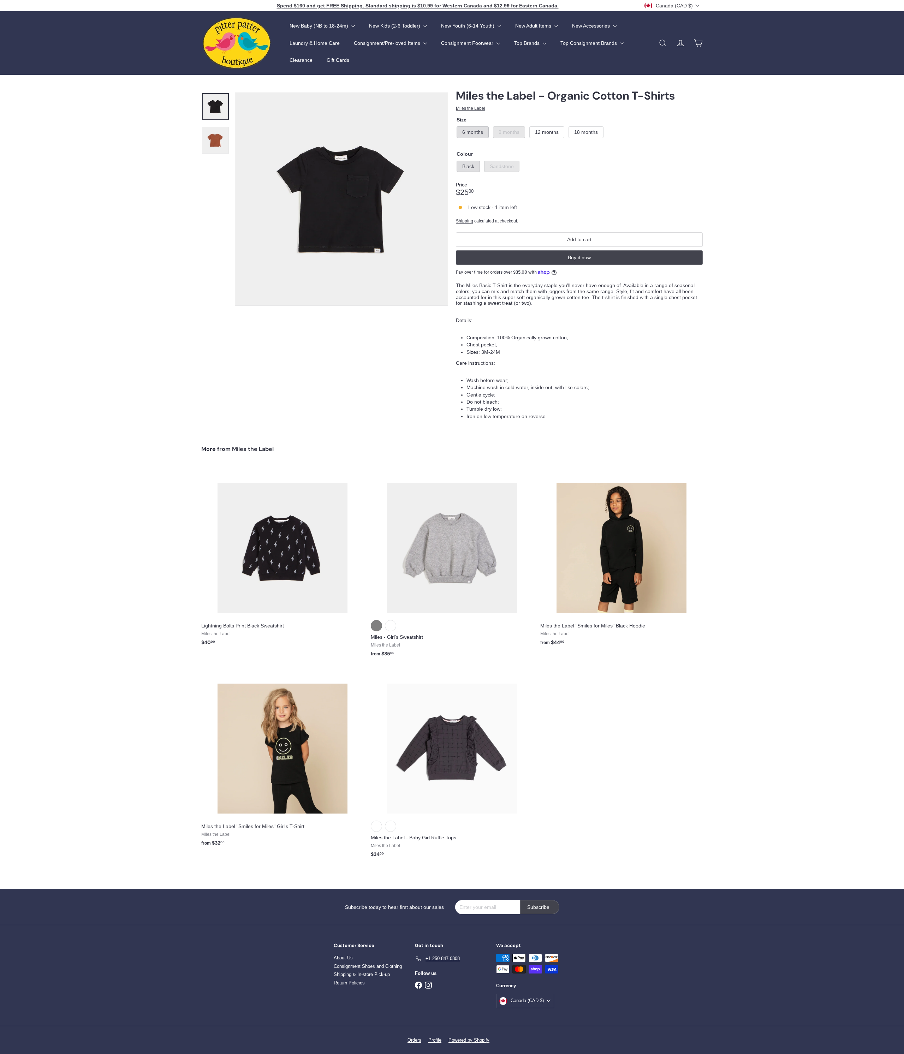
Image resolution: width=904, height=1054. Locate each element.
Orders (414, 1040)
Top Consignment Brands (589, 43)
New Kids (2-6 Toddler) (395, 26)
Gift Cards (338, 60)
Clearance (301, 60)
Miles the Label (253, 449)
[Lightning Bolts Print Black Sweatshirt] (282, 560)
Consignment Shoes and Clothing (368, 966)
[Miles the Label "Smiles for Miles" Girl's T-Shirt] (282, 760)
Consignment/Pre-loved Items (388, 43)
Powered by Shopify (468, 1040)
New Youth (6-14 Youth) (468, 26)
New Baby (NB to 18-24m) (320, 26)
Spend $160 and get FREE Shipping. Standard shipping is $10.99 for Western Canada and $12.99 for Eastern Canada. (418, 5)
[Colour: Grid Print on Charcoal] (390, 826)
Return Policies (349, 982)
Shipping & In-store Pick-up (362, 974)
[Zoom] (341, 199)
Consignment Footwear (468, 43)
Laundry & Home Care (315, 43)
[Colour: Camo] (376, 826)
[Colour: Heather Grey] (376, 625)
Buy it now (579, 257)
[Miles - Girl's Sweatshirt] (452, 565)
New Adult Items (534, 26)
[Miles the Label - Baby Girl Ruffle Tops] (452, 765)
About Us (343, 957)
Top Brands (527, 43)
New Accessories (591, 26)
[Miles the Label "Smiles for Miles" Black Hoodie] (621, 560)
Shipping (464, 221)
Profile (434, 1040)
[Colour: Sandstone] (390, 625)
